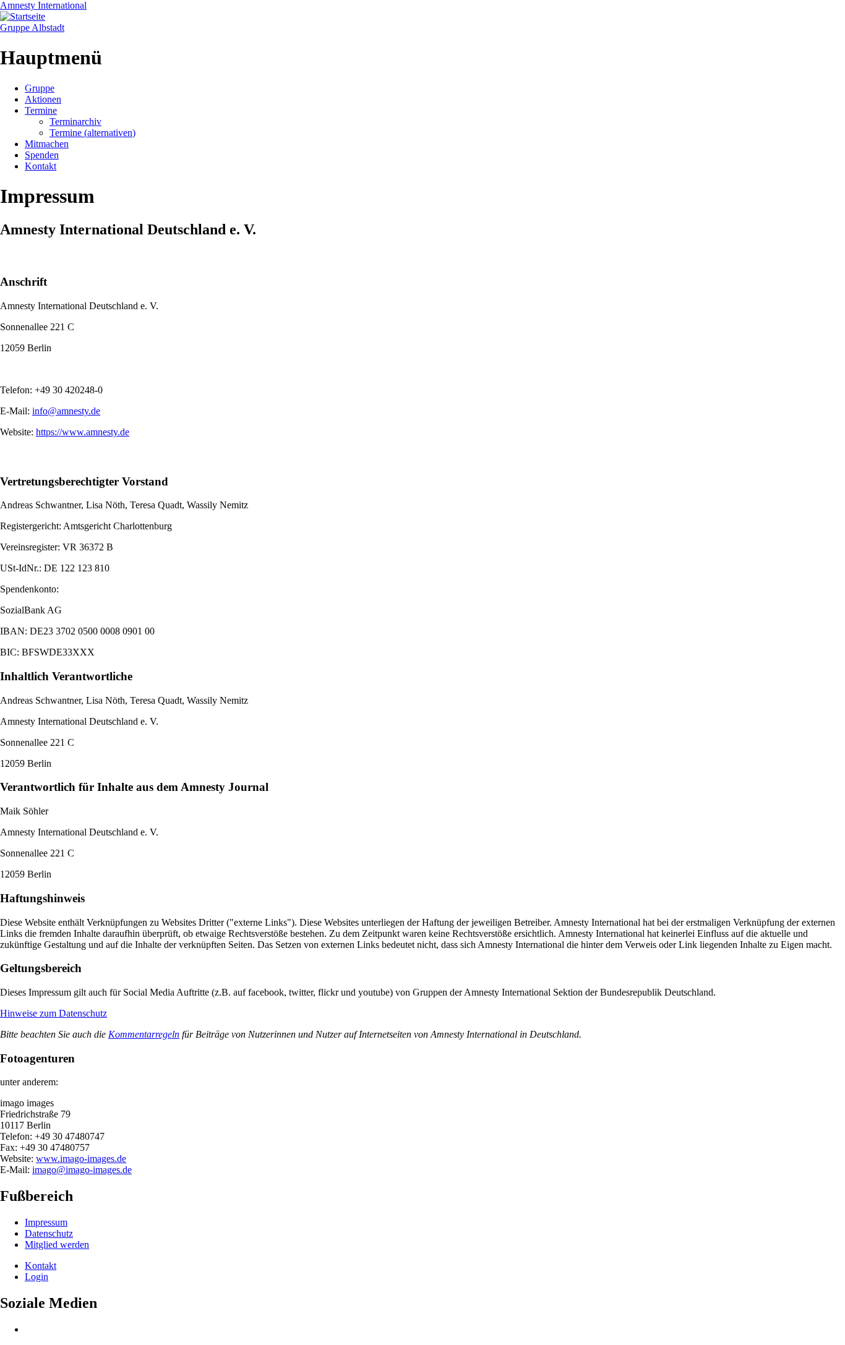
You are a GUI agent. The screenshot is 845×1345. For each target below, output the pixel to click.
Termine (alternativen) (92, 132)
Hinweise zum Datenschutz (53, 1013)
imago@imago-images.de (82, 1169)
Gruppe (39, 88)
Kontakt (40, 166)
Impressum (46, 1222)
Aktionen (43, 99)
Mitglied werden (57, 1244)
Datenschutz (49, 1233)
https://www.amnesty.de (82, 432)
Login (36, 1276)
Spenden (42, 155)
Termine (41, 110)
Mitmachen (47, 144)
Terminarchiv (75, 121)
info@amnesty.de (66, 411)
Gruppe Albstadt (32, 27)
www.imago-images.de (81, 1158)
